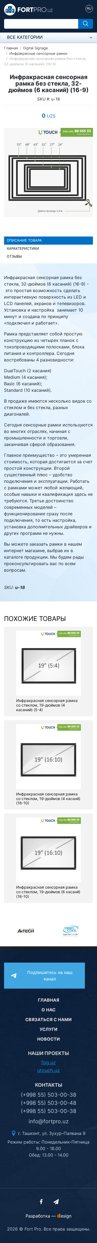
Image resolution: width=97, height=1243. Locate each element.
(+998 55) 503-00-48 (48, 1103)
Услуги (48, 1029)
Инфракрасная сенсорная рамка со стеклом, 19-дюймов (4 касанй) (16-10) (48, 798)
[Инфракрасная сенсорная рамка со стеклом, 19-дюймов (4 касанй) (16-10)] (48, 756)
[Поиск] (85, 24)
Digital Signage (35, 48)
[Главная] (28, 9)
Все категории (25, 37)
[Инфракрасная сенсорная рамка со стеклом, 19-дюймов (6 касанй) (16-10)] (48, 849)
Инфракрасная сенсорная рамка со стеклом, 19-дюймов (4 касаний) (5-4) (47, 705)
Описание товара (24, 240)
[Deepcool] (70, 931)
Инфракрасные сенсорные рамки (38, 53)
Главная (11, 48)
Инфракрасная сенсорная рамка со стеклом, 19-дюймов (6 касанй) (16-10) (48, 892)
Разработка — (48, 1216)
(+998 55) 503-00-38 (48, 1095)
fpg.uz (48, 1062)
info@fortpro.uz (49, 1121)
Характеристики (23, 248)
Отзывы (14, 256)
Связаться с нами (48, 1019)
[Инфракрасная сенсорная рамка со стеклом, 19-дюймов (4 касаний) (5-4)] (48, 663)
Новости (48, 1039)
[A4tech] (26, 931)
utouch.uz (48, 1070)
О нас (48, 1009)
